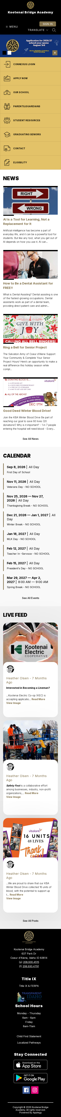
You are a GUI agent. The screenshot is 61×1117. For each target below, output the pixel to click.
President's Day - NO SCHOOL (25, 568)
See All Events (30, 598)
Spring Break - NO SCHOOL (24, 587)
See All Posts (30, 920)
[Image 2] (9, 53)
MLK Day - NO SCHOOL (21, 539)
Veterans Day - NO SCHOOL (24, 486)
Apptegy (37, 1112)
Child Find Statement (29, 1036)
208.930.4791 (31, 966)
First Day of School (18, 472)
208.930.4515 (31, 962)
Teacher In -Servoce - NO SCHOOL (28, 553)
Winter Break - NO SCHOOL (24, 524)
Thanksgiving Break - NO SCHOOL (27, 505)
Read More (38, 699)
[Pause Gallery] (54, 52)
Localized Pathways (29, 1042)
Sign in (48, 24)
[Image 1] (4, 53)
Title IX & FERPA (29, 985)
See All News (30, 438)
